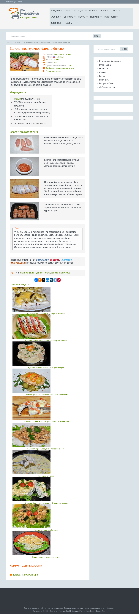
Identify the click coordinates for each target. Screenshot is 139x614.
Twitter (83, 611)
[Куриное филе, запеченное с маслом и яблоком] (46, 381)
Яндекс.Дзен (100, 611)
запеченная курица (60, 273)
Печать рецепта (53, 71)
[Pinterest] (59, 280)
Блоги (102, 76)
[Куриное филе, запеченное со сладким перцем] (46, 326)
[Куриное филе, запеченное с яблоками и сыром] (46, 489)
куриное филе (27, 273)
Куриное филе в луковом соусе (46, 557)
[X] (43, 280)
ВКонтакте (74, 611)
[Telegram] (55, 280)
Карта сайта (64, 611)
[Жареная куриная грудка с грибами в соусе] (46, 435)
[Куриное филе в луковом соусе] (46, 543)
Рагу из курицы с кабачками (46, 530)
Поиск (97, 36)
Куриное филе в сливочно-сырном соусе (46, 367)
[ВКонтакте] (36, 280)
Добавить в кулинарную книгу (60, 68)
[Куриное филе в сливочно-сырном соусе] (46, 353)
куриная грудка (42, 273)
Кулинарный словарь (110, 61)
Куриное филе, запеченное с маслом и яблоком (46, 395)
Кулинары (104, 80)
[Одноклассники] (40, 280)
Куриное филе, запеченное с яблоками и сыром (46, 503)
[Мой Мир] (47, 280)
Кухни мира (105, 65)
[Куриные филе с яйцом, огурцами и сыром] (46, 299)
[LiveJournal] (51, 280)
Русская (60, 57)
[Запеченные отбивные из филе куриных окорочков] (46, 408)
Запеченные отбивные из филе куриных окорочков (46, 422)
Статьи (102, 72)
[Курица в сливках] (46, 462)
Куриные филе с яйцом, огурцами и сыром (46, 313)
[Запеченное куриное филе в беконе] (24, 61)
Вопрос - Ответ (106, 83)
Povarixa (57, 59)
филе (18, 99)
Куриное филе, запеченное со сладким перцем (46, 340)
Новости (103, 68)
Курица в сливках (46, 476)
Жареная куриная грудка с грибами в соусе (46, 449)
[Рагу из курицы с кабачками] (46, 516)
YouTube (90, 611)
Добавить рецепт (107, 87)
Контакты (53, 611)
